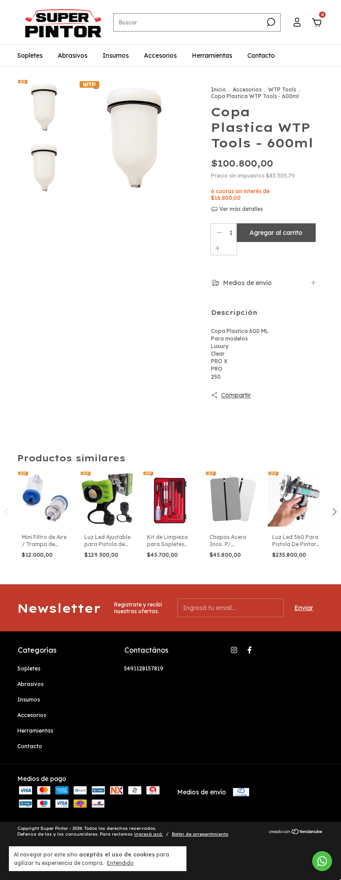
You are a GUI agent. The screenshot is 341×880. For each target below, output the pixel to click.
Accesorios (160, 55)
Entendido (120, 863)
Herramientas (212, 55)
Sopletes (30, 55)
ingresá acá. (148, 834)
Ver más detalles (240, 209)
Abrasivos (72, 55)
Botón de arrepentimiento (200, 834)
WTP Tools (282, 89)
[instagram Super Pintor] (234, 650)
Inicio (218, 89)
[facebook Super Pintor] (249, 650)
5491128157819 (143, 668)
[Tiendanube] (296, 832)
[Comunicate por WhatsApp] (322, 861)
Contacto (261, 55)
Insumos (116, 55)
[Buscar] (270, 22)
